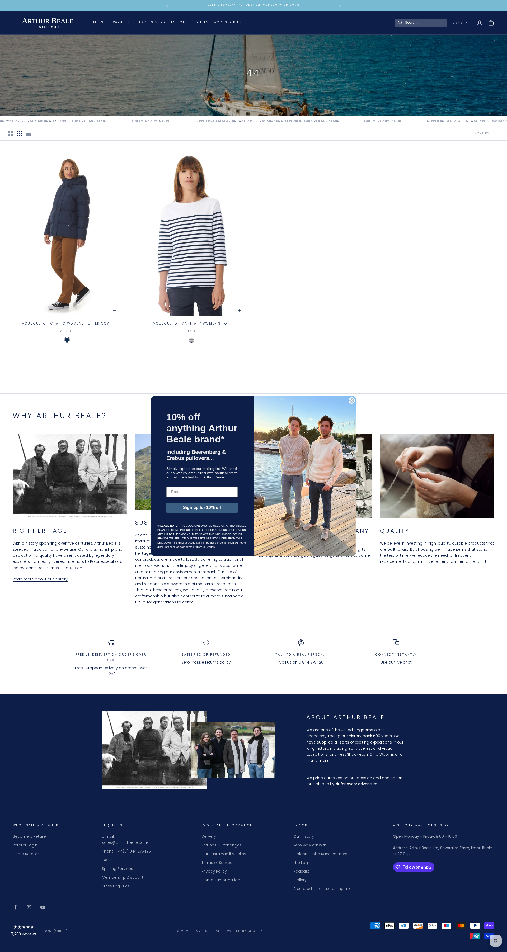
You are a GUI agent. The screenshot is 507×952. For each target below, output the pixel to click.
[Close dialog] (351, 400)
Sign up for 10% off (202, 507)
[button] (24, 931)
